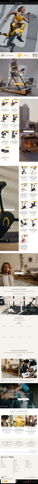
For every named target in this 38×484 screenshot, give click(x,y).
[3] (24, 297)
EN (26, 482)
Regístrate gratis (19, 273)
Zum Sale (19, 30)
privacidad (2, 463)
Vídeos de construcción (15, 470)
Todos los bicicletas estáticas (9, 209)
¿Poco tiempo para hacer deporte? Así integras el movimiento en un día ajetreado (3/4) (26, 381)
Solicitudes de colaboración (28, 467)
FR (29, 481)
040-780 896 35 (27, 462)
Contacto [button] (27, 460)
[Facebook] (25, 477)
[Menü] (3, 476)
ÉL (24, 482)
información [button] (15, 460)
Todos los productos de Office (19, 293)
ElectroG (14, 467)
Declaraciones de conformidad (16, 468)
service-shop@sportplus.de (28, 463)
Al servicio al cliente (7, 446)
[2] (15, 300)
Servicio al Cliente (15, 463)
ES (36, 481)
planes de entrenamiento (16, 471)
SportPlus (22, 481)
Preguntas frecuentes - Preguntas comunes (19, 445)
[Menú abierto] (2, 3)
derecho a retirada (3, 464)
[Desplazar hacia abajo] (19, 51)
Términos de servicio (3, 462)
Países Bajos (33, 481)
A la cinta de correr (19, 83)
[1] (28, 306)
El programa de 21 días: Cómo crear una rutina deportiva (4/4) (9, 381)
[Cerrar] (14, 476)
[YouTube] (32, 477)
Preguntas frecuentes (15, 464)
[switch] (2, 480)
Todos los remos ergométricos (28, 131)
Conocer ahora (31, 433)
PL (28, 482)
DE (27, 481)
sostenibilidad (14, 462)
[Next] (36, 357)
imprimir (2, 461)
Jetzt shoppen (5, 481)
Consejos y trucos (19, 432)
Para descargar (13, 399)
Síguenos (19, 322)
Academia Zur (19, 355)
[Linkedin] (31, 477)
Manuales (14, 469)
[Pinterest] (28, 477)
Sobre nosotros (7, 432)
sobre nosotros (15, 461)
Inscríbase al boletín (3, 467)
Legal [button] (2, 460)
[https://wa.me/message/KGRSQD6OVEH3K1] (35, 477)
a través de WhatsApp (28, 464)
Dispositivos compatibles (23, 399)
